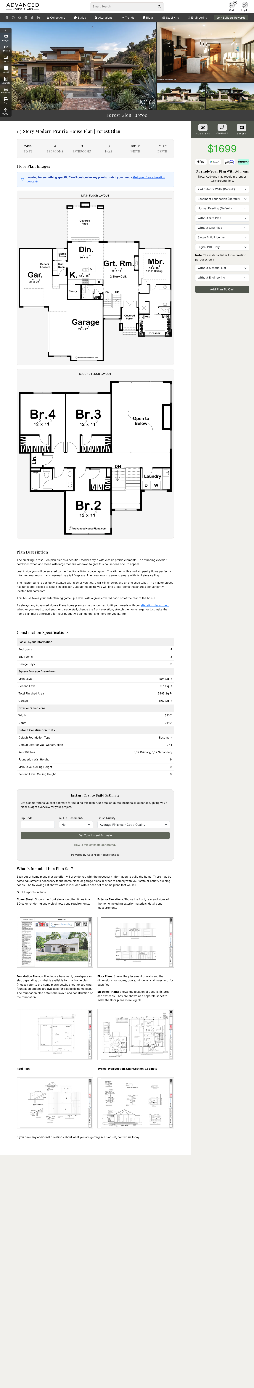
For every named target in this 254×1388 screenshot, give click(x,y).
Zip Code (27, 818)
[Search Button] (159, 6)
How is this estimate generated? (95, 845)
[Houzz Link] (38, 18)
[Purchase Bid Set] (241, 127)
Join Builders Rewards (231, 17)
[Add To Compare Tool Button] (222, 127)
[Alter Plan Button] (203, 127)
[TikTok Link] (32, 18)
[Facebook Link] (26, 18)
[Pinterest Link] (7, 18)
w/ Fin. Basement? (71, 818)
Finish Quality (106, 818)
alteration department (155, 605)
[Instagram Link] (13, 18)
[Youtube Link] (19, 18)
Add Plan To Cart (222, 289)
